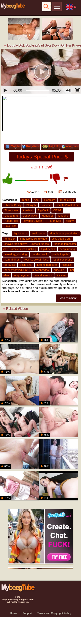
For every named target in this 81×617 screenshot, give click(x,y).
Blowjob (31, 205)
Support (27, 613)
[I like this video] (7, 178)
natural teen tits (43, 275)
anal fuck (10, 238)
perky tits (10, 264)
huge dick (59, 270)
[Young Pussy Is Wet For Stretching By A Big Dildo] (19, 486)
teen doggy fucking (16, 254)
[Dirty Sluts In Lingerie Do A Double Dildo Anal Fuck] (58, 359)
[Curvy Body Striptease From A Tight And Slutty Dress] (19, 391)
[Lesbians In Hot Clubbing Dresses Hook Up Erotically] (19, 422)
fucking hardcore (47, 264)
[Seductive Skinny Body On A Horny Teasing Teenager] (19, 328)
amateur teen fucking (23, 249)
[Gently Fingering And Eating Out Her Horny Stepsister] (19, 359)
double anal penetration (64, 233)
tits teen (61, 275)
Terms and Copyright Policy (54, 613)
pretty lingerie (60, 254)
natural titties (12, 259)
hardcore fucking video (33, 238)
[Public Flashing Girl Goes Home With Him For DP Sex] (58, 328)
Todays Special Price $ (42, 157)
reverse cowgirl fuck (36, 259)
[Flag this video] (66, 178)
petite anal (26, 264)
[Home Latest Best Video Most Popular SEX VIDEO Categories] (57, 6)
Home (13, 613)
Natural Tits (11, 220)
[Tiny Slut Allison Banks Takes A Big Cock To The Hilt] (19, 454)
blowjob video (40, 270)
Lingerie (63, 215)
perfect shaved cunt (16, 270)
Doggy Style (30, 215)
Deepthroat (11, 215)
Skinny (70, 220)
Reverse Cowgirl (33, 220)
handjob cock (40, 254)
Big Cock (43, 210)
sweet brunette (40, 243)
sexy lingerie (21, 275)
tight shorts (20, 233)
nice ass (66, 264)
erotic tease (38, 233)
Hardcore (49, 200)
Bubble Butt (67, 200)
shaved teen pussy (16, 243)
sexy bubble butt (61, 238)
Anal (36, 200)
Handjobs (47, 215)
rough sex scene (62, 259)
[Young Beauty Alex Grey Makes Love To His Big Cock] (58, 454)
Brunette (46, 205)
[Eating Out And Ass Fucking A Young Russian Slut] (58, 391)
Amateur (28, 210)
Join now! (41, 167)
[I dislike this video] (55, 178)
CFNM (57, 210)
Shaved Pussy (13, 205)
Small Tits (10, 226)
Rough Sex (54, 220)
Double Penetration (67, 205)
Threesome (11, 210)
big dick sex (48, 249)
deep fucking (67, 249)
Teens (25, 200)
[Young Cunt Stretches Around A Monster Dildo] (58, 422)
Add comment (68, 298)
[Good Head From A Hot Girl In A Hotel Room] (58, 486)
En (75, 6)
